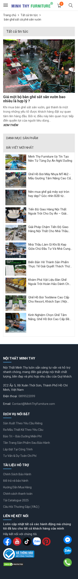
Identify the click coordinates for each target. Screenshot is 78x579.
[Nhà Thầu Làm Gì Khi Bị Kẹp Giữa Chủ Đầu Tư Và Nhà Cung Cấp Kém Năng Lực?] (15, 250)
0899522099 (27, 396)
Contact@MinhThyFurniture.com (33, 403)
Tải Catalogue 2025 (16, 500)
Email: (7, 404)
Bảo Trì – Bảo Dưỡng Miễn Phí (22, 436)
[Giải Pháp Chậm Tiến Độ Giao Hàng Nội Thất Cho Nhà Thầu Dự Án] (15, 232)
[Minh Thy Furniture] (32, 5)
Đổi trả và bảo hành (15, 480)
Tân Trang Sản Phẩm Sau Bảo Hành (26, 442)
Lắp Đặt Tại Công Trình (18, 449)
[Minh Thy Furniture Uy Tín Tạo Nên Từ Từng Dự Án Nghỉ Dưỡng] (15, 162)
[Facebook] (67, 540)
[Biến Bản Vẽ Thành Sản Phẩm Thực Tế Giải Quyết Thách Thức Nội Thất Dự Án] (15, 268)
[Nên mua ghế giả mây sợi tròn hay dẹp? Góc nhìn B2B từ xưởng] (15, 197)
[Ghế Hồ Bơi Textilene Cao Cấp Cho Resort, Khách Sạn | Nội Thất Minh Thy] (15, 303)
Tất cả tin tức (29, 15)
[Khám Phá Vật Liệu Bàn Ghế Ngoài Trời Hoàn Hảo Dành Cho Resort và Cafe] (15, 285)
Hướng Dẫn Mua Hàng (17, 487)
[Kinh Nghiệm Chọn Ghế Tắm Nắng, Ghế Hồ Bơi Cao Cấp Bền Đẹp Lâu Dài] (15, 322)
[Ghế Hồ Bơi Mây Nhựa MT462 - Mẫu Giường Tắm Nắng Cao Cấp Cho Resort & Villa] (15, 180)
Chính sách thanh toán (17, 493)
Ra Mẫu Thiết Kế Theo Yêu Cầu (23, 429)
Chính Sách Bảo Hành (17, 474)
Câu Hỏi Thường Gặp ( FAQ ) (21, 506)
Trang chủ (9, 15)
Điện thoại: (10, 396)
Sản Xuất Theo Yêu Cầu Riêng (22, 423)
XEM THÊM (10, 125)
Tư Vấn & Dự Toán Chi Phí (19, 455)
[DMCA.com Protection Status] (13, 564)
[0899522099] (67, 562)
